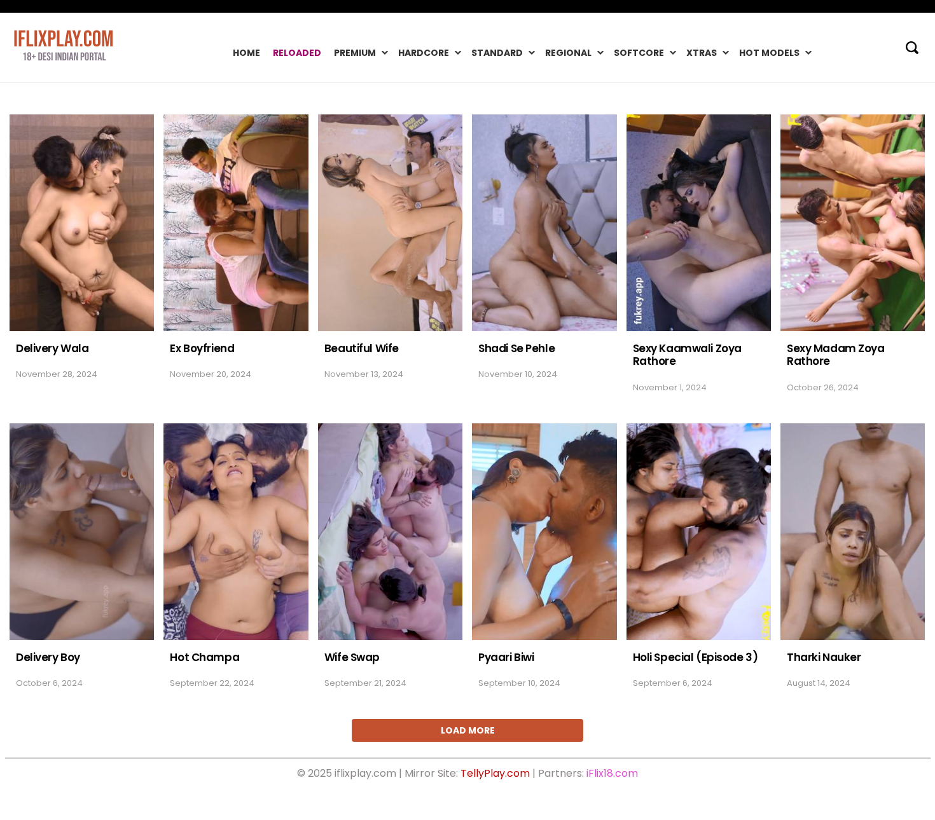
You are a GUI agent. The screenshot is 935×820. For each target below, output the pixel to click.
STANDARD (497, 52)
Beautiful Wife (361, 348)
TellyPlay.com (495, 773)
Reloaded (297, 52)
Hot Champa (204, 657)
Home (246, 52)
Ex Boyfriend (202, 348)
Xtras (701, 52)
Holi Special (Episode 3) (695, 657)
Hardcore (423, 52)
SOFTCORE (639, 52)
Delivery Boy (48, 657)
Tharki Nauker (824, 657)
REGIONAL (568, 52)
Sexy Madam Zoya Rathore (836, 355)
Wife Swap (352, 657)
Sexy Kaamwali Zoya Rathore (687, 355)
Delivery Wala (52, 348)
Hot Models (769, 52)
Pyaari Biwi (506, 657)
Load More (468, 730)
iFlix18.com (612, 773)
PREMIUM (355, 52)
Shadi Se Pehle (516, 348)
